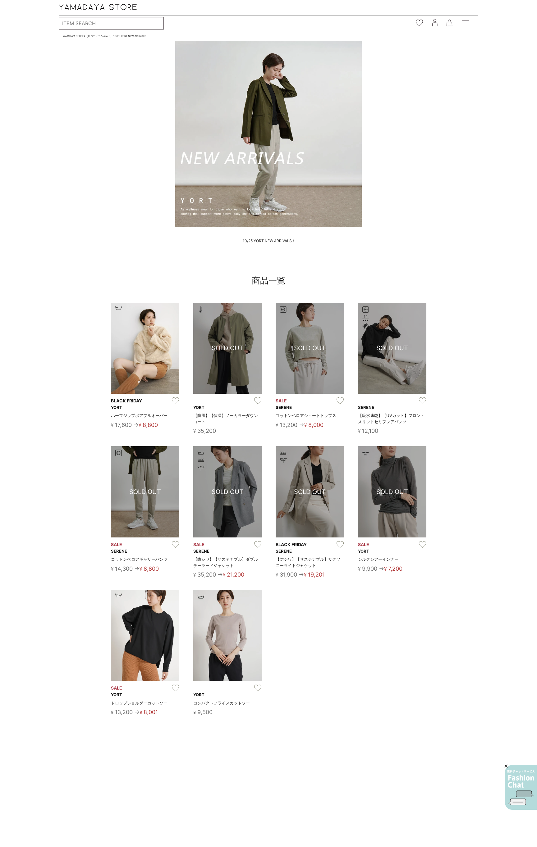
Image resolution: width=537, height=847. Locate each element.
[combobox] (111, 23)
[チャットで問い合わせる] (521, 787)
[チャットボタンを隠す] (506, 766)
